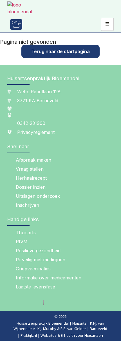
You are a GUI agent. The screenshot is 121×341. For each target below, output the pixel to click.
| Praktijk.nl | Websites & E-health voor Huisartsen (60, 335)
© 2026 (60, 316)
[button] (33, 24)
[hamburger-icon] (107, 24)
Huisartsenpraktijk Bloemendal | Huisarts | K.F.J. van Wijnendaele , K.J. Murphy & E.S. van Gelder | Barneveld (60, 326)
